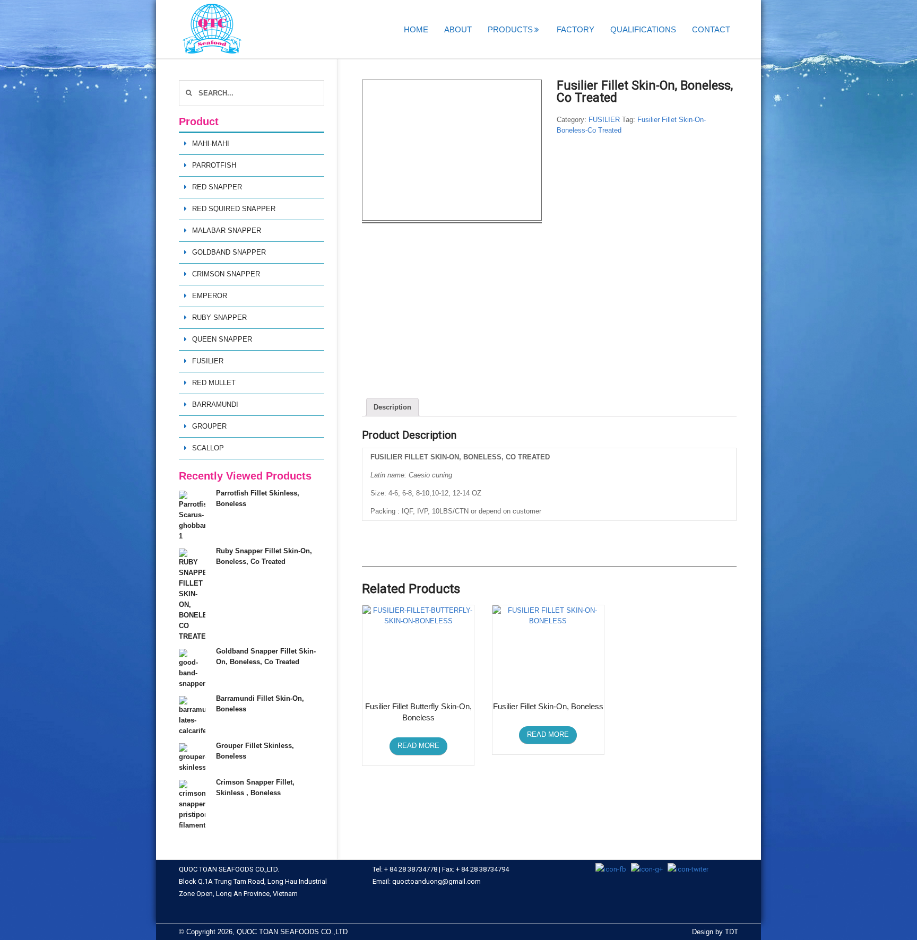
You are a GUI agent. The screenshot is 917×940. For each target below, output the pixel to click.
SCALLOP (208, 448)
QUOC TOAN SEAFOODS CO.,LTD (292, 932)
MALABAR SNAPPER (226, 230)
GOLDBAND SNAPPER (229, 252)
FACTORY (575, 29)
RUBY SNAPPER (219, 317)
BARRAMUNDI (215, 404)
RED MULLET (214, 383)
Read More (418, 746)
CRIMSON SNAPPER (226, 274)
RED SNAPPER (217, 187)
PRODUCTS (510, 29)
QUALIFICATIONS (643, 29)
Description (392, 407)
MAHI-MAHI (210, 143)
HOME (416, 29)
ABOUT (458, 29)
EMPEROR (209, 296)
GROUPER (209, 426)
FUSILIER (604, 120)
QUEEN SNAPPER (222, 339)
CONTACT (711, 29)
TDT (731, 932)
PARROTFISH (214, 165)
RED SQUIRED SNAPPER (233, 209)
